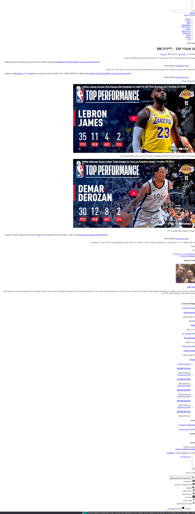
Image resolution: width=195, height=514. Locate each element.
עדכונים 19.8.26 (183, 401)
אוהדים (187, 37)
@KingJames (18, 73)
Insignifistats (186, 25)
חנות (188, 39)
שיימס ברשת (186, 27)
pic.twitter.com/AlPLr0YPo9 (97, 235)
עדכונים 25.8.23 (189, 351)
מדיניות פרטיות (185, 457)
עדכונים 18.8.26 (183, 411)
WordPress (170, 453)
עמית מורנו (171, 509)
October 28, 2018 (182, 66)
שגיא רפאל (182, 54)
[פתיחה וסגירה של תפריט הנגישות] (193, 469)
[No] (83, 513)
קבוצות (188, 29)
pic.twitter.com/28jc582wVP (89, 62)
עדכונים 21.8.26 (183, 379)
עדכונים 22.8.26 (183, 368)
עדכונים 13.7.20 (189, 338)
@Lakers (31, 73)
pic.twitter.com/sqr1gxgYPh (121, 73)
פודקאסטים (186, 33)
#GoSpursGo (81, 235)
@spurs (37, 235)
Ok (85, 513)
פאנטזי (188, 35)
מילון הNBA (186, 31)
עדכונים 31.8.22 (189, 313)
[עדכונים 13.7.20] (188, 333)
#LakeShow (59, 62)
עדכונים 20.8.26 (183, 390)
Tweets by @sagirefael (187, 425)
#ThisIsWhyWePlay (71, 62)
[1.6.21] (192, 321)
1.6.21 (192, 325)
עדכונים (187, 19)
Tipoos (184, 453)
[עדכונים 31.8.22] (188, 308)
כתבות (188, 21)
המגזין (188, 23)
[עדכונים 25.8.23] (188, 346)
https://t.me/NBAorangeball (185, 449)
